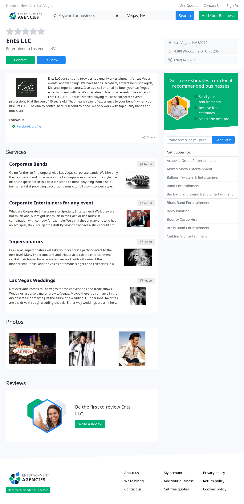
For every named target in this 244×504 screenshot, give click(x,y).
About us (131, 472)
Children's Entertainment (187, 236)
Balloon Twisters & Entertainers (192, 177)
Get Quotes (189, 5)
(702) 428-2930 (185, 59)
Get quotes (224, 140)
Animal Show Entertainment (189, 169)
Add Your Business (218, 15)
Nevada (26, 5)
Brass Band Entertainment (188, 227)
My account (173, 472)
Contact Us (212, 5)
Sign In (232, 5)
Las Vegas (45, 5)
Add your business (179, 481)
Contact (20, 60)
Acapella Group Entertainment (191, 160)
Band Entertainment (183, 185)
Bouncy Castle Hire (182, 219)
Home (11, 5)
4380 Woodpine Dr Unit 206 (196, 51)
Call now (51, 60)
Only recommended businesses (28, 490)
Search (185, 15)
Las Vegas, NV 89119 (190, 42)
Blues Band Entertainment (188, 202)
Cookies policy (214, 489)
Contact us (133, 489)
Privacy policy (214, 472)
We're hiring (134, 481)
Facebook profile (29, 126)
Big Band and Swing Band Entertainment (200, 194)
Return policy (213, 481)
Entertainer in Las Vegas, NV (30, 48)
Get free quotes (176, 489)
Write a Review (90, 424)
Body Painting (178, 211)
